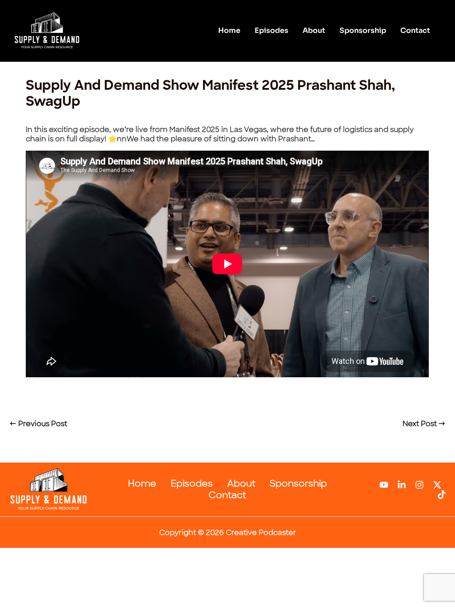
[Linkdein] (401, 484)
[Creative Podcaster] (46, 30)
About (314, 30)
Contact (415, 30)
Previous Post (38, 423)
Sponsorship (362, 30)
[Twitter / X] (437, 484)
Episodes (271, 30)
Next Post (424, 423)
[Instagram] (419, 484)
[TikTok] (441, 494)
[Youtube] (383, 484)
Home (229, 30)
